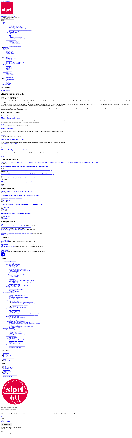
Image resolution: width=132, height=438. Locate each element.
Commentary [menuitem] (6, 72)
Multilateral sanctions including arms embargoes (19, 270)
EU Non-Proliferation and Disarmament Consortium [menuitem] (20, 30)
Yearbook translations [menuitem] (10, 54)
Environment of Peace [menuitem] (13, 42)
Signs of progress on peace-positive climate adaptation (16, 213)
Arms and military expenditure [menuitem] (15, 26)
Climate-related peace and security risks (15, 150)
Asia (7, 300)
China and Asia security (14, 301)
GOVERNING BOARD (8, 367)
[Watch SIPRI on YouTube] (9, 421)
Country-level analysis (13, 318)
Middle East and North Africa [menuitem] (15, 37)
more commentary (4, 218)
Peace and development (6, 90)
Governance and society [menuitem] (14, 45)
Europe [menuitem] (10, 36)
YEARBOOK (6, 356)
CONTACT (6, 372)
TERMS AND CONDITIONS (10, 375)
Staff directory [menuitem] (9, 80)
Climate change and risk (11, 329)
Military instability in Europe (15, 311)
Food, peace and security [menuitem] (14, 43)
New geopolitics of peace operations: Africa (18, 297)
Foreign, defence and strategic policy (20, 305)
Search (2, 18)
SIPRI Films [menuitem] (8, 69)
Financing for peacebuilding (15, 347)
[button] (3, 255)
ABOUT (5, 366)
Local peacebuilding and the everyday (17, 317)
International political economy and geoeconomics (22, 302)
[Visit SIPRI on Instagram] (3, 421)
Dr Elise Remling (4, 251)
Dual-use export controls (14, 265)
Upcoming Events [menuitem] (10, 59)
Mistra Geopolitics (7, 128)
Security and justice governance (16, 341)
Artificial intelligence (13, 276)
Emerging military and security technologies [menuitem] (18, 28)
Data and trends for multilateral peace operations (19, 322)
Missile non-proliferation (14, 272)
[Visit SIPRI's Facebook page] (2, 421)
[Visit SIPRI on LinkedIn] (7, 421)
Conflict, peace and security (9, 292)
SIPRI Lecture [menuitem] (9, 61)
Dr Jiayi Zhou (5, 198)
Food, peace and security (11, 337)
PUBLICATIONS (7, 355)
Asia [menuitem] (10, 35)
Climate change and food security (12, 139)
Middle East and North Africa (12, 316)
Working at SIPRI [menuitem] (10, 83)
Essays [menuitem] (7, 76)
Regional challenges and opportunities (17, 320)
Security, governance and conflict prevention (18, 295)
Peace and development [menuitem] (11, 40)
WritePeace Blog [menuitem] (9, 73)
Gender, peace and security (14, 343)
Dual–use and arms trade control (13, 264)
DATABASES (6, 354)
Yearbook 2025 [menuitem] (9, 52)
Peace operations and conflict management (15, 321)
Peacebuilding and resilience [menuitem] (15, 46)
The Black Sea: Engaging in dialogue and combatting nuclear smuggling (24, 313)
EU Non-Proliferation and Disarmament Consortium (17, 285)
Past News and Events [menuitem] (11, 58)
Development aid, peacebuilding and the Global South (23, 303)
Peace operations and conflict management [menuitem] (18, 38)
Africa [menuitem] (10, 33)
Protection (11, 296)
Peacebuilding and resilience (12, 344)
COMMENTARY (7, 360)
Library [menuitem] (7, 82)
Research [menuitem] (5, 23)
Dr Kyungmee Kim (5, 249)
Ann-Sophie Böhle (6, 216)
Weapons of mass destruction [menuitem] (15, 31)
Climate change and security (11, 118)
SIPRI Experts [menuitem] (9, 68)
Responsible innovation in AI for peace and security (20, 282)
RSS (2, 416)
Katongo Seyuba (4, 244)
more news (3, 185)
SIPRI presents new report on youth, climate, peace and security (19, 181)
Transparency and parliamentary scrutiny (17, 269)
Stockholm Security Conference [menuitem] (13, 63)
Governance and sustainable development (18, 339)
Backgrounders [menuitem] (9, 77)
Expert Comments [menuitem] (10, 74)
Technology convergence (14, 284)
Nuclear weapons (12, 287)
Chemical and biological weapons (16, 289)
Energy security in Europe (14, 310)
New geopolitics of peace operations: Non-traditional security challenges (24, 323)
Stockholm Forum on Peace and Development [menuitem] (16, 62)
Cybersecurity (12, 279)
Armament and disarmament (9, 261)
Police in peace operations (14, 327)
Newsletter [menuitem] (8, 66)
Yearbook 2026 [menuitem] (9, 51)
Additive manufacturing (14, 271)
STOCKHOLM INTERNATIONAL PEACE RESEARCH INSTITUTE (9, 15)
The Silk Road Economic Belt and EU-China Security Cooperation (23, 315)
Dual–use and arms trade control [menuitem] (16, 27)
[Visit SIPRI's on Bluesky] (1, 421)
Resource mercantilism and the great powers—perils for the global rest (20, 195)
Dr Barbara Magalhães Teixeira (15, 198)
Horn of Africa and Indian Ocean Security (18, 298)
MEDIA (5, 359)
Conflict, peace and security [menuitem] (12, 32)
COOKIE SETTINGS (8, 376)
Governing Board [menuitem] (10, 79)
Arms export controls (13, 266)
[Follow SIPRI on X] (5, 421)
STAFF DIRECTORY (8, 368)
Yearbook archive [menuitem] (10, 53)
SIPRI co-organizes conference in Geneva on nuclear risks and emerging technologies (24, 166)
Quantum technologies (14, 281)
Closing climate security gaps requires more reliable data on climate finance (22, 204)
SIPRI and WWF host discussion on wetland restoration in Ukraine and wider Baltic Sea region (27, 174)
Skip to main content (5, 1)
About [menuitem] (4, 78)
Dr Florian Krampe (5, 241)
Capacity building (12, 267)
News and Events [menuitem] (7, 57)
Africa (7, 294)
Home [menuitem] (4, 22)
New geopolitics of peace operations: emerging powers (21, 326)
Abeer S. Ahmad (5, 207)
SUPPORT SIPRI (7, 371)
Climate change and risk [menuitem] (14, 41)
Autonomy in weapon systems (15, 277)
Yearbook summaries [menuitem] (10, 56)
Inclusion (11, 342)
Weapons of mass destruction (12, 286)
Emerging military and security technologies (15, 274)
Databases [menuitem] (5, 47)
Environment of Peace (11, 336)
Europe (7, 308)
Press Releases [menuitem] (9, 67)
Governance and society (11, 338)
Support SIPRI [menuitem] (6, 84)
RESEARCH (6, 353)
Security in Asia (15, 306)
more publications (4, 234)
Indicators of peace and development (17, 346)
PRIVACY (5, 373)
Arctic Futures (12, 312)
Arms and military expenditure (12, 263)
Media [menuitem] (4, 64)
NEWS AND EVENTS (8, 358)
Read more (3, 124)
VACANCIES (6, 370)
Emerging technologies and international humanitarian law (21, 280)
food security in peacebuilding (10, 143)
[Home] (7, 13)
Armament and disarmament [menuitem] (12, 25)
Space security (12, 290)
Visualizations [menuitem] (9, 71)
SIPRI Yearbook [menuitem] (6, 49)
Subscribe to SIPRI (7, 424)
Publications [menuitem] (6, 48)
